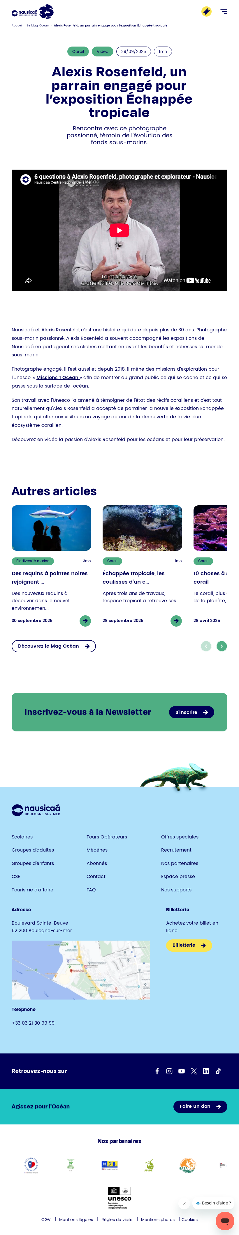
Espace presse (178, 876)
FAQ (91, 890)
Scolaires (22, 837)
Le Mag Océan (38, 25)
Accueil (17, 25)
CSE (16, 876)
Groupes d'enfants (33, 863)
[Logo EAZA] (188, 1166)
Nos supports (176, 890)
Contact (96, 876)
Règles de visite (117, 1219)
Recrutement (176, 850)
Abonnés (97, 863)
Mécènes (97, 850)
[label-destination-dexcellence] (31, 1166)
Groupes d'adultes (33, 850)
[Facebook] (157, 1071)
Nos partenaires (179, 863)
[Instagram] (169, 1071)
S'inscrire (186, 712)
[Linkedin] (206, 1071)
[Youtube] (181, 1071)
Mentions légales (76, 1219)
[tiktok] (218, 1071)
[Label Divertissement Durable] (70, 1166)
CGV (46, 1219)
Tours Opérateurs (107, 837)
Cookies (190, 1219)
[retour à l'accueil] (33, 11)
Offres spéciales (179, 837)
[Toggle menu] (223, 11)
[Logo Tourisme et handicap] (110, 1166)
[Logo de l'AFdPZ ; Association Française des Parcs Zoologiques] (149, 1166)
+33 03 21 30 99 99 (33, 1023)
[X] (194, 1071)
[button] (221, 646)
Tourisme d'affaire (32, 890)
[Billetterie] (206, 11)
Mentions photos (158, 1219)
